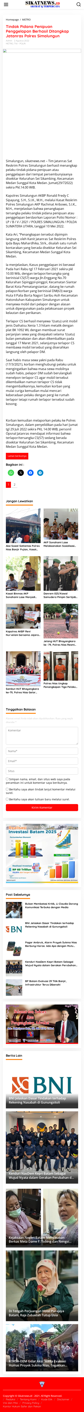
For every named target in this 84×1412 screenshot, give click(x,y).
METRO (9, 43)
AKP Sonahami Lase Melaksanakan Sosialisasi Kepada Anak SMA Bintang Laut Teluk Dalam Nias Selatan (60, 544)
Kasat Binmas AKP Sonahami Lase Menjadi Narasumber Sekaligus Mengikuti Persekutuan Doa (23, 595)
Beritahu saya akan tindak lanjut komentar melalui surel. (40, 791)
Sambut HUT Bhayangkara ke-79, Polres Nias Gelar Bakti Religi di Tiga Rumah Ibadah (22, 690)
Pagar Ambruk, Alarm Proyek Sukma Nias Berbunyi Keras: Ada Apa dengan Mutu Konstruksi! (51, 944)
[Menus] (6, 4)
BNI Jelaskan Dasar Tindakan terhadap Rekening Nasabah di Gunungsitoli (49, 924)
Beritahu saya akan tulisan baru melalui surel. (39, 799)
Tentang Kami (28, 1399)
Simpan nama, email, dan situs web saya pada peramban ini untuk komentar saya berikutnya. (38, 781)
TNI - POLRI (20, 43)
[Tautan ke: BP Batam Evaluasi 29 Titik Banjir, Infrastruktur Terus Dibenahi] (14, 987)
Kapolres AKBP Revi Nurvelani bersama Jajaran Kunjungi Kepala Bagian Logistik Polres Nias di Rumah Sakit (23, 633)
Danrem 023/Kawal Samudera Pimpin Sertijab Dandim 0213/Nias (60, 595)
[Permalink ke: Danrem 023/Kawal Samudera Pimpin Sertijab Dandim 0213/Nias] (61, 573)
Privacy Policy (30, 1402)
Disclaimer (63, 1399)
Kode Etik (46, 1399)
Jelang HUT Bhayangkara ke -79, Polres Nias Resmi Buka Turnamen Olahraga (60, 643)
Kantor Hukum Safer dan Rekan (22, 1406)
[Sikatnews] (42, 4)
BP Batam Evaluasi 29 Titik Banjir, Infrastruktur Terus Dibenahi (46, 982)
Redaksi (10, 1399)
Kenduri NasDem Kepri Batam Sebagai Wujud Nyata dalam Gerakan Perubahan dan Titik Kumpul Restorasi (50, 963)
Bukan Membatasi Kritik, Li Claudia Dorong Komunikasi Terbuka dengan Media (51, 905)
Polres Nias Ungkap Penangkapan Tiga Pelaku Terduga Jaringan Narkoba (60, 685)
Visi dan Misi (10, 1402)
